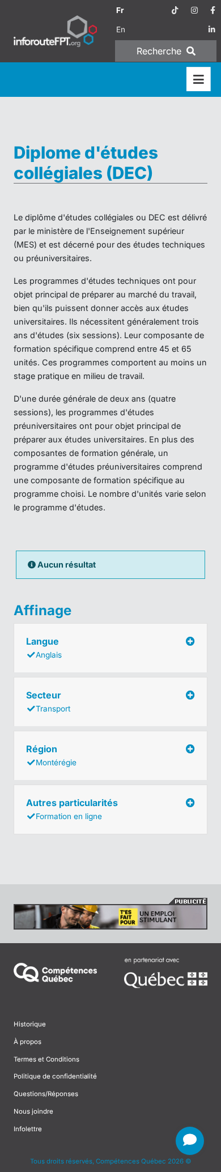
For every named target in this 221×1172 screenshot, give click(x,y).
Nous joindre (33, 1111)
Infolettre (28, 1129)
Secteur (48, 701)
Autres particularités (72, 809)
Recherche (160, 51)
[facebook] (212, 10)
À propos (27, 1042)
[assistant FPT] (190, 1141)
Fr (120, 10)
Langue (44, 647)
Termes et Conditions (46, 1059)
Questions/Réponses (46, 1094)
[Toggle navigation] (198, 80)
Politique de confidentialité (55, 1076)
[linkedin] (211, 29)
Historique (30, 1024)
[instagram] (194, 10)
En (120, 29)
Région (51, 755)
